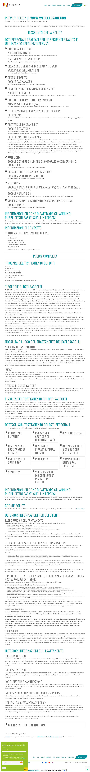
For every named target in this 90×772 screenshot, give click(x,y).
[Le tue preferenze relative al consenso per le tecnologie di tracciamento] (87, 769)
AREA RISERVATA (77, 5)
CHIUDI (25, 769)
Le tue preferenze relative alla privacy (51, 770)
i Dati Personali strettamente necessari (49, 737)
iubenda (7, 737)
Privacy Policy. (23, 758)
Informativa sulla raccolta (31, 770)
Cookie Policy (80, 509)
